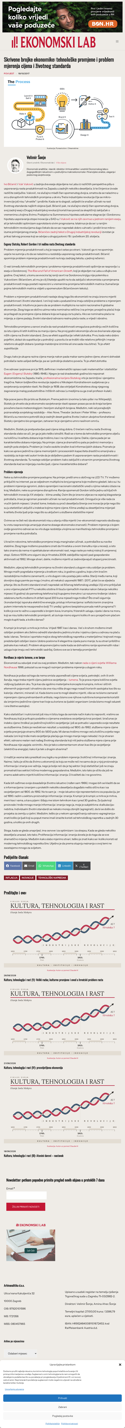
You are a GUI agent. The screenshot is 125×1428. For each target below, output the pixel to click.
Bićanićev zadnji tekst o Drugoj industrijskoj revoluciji (70, 232)
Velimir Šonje (36, 157)
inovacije (28, 877)
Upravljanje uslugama (14, 1389)
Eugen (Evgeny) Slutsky (18, 373)
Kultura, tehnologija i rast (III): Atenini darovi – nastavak (33, 1155)
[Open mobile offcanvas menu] (118, 42)
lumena (73, 679)
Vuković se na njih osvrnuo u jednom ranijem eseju (90, 219)
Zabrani (62, 1407)
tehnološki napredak (52, 877)
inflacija (11, 877)
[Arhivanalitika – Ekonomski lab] (53, 41)
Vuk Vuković (25, 184)
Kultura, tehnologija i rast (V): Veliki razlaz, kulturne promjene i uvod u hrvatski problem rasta (53, 980)
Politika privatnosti (69, 1423)
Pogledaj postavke (62, 1415)
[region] (62, 17)
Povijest (9, 73)
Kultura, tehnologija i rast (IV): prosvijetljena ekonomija (33, 1067)
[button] (120, 1364)
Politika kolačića (53, 1423)
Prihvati (62, 1398)
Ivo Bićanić (10, 184)
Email (10, 1188)
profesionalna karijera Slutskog (62, 378)
